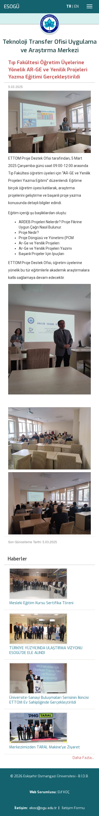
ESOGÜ (11, 6)
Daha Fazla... (83, 757)
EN (76, 6)
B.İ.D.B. (83, 776)
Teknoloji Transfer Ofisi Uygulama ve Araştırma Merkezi (50, 46)
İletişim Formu (73, 808)
